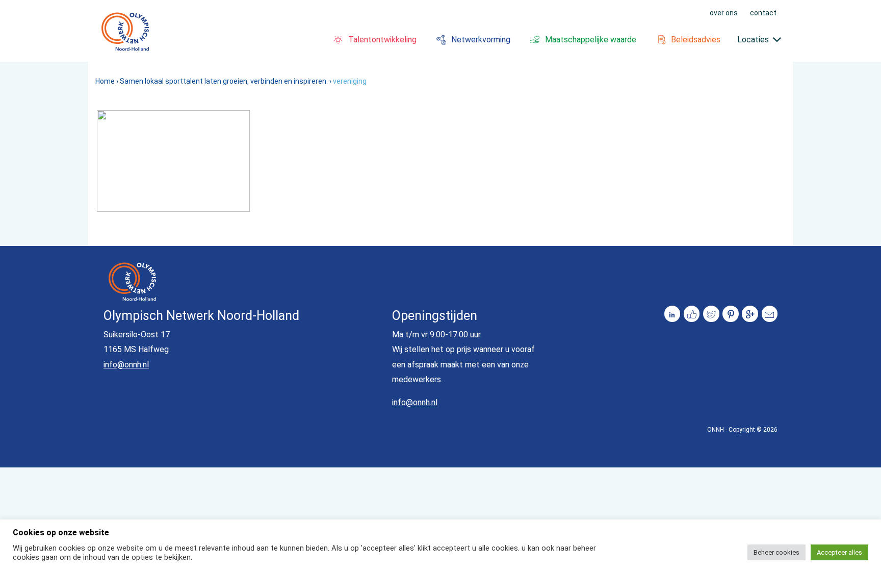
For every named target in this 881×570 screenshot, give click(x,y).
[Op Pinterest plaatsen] (730, 314)
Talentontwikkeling (382, 39)
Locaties (753, 39)
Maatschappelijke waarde (590, 39)
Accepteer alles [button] (839, 552)
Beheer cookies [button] (776, 552)
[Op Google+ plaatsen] (750, 314)
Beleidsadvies (695, 39)
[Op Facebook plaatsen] (692, 314)
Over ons (724, 12)
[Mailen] (770, 314)
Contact (763, 12)
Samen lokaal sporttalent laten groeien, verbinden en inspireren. (224, 81)
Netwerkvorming (480, 39)
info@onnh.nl (126, 364)
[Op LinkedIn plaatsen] (672, 314)
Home (105, 81)
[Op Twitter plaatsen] (711, 314)
